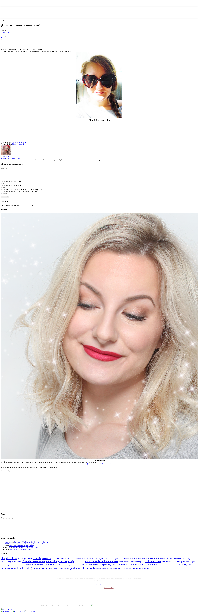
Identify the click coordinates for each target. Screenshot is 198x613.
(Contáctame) (106, 464)
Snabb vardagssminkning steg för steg (21, 546)
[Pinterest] (19, 43)
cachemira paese (153, 561)
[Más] (41, 43)
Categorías (4, 205)
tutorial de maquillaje (80, 562)
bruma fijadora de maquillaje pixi (139, 564)
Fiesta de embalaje (18, 144)
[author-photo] (6, 154)
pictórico (49, 564)
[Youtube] (63, 593)
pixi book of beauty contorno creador (69, 565)
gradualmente (77, 568)
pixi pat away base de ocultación (166, 565)
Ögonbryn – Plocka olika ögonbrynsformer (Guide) (31, 542)
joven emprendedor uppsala (110, 568)
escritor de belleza (17, 568)
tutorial (90, 568)
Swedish (10, 611)
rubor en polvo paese (6, 565)
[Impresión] (34, 43)
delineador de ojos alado (140, 568)
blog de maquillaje (64, 561)
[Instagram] (46, 593)
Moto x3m (8, 542)
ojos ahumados (55, 568)
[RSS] (57, 593)
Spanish (9, 609)
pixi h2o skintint (115, 565)
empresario (54, 558)
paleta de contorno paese (135, 562)
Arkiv (3, 518)
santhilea (178, 565)
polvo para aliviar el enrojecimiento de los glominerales (142, 558)
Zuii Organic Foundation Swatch (20, 549)
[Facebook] (4, 43)
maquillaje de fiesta (18, 565)
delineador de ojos (71, 558)
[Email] (26, 43)
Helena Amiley (6, 32)
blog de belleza (9, 558)
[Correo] (52, 593)
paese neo (184, 562)
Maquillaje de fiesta (35, 565)
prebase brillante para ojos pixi (96, 565)
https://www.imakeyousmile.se (11, 158)
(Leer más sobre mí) (94, 464)
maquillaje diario (62, 558)
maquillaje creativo (42, 558)
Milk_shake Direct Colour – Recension (25, 547)
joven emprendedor (99, 568)
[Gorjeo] (11, 43)
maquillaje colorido (25, 558)
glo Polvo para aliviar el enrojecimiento (171, 558)
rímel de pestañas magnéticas (38, 561)
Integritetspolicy (99, 584)
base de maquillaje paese (171, 561)
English (21, 611)
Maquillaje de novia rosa (20, 142)
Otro (6, 20)
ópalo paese (192, 562)
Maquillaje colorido (101, 558)
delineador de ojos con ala (84, 558)
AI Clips (8, 544)
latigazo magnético (14, 562)
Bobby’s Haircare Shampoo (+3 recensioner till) (28, 544)
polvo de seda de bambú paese (101, 561)
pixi (56, 565)
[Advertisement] (25, 125)
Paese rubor (122, 562)
